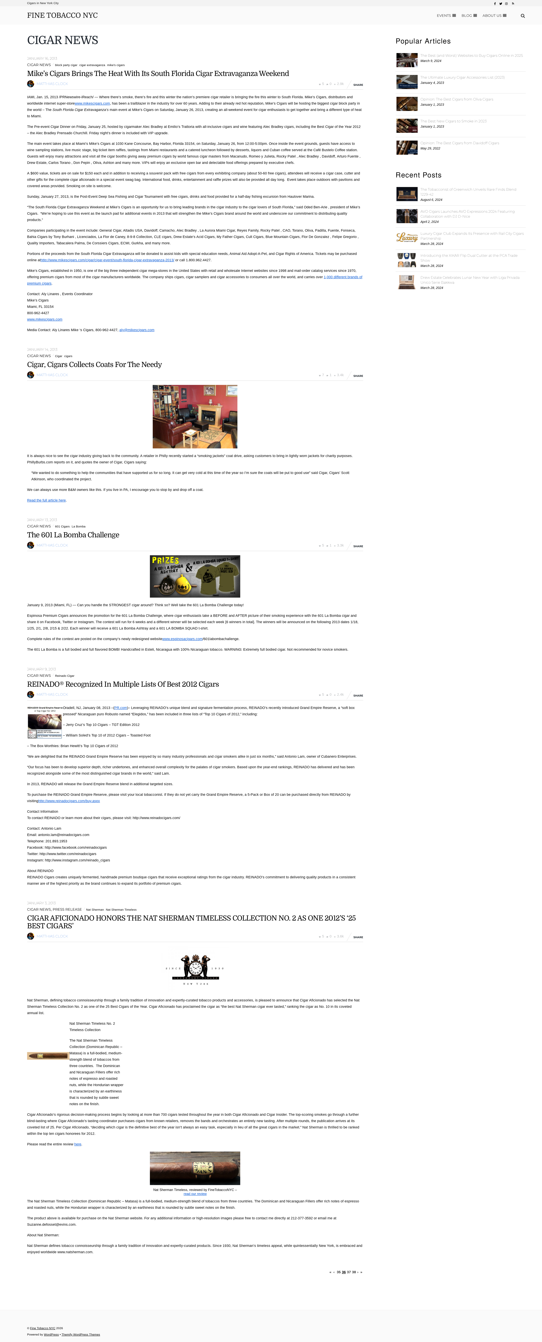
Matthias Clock (52, 84)
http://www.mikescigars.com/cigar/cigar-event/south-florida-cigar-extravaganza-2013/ (107, 260)
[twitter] (501, 3)
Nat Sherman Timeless (121, 909)
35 (339, 1272)
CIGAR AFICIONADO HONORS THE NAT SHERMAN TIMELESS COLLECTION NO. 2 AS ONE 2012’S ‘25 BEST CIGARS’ (191, 922)
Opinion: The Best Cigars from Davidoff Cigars (459, 143)
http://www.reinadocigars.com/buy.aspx (69, 801)
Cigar (58, 356)
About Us (492, 15)
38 (354, 1272)
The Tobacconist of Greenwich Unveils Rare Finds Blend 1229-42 (468, 191)
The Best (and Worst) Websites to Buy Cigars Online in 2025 (471, 55)
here (77, 1144)
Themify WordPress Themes (81, 1334)
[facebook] (495, 3)
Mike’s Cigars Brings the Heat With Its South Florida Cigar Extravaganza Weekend (158, 74)
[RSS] (512, 2)
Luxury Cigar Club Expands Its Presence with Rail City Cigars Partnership (472, 236)
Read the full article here (46, 500)
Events (444, 15)
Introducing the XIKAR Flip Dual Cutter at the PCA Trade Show (469, 258)
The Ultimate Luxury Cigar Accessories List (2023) (462, 77)
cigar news (39, 65)
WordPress (51, 1334)
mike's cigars (116, 65)
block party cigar (66, 65)
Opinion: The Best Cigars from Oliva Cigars (456, 99)
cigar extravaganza (92, 65)
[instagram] (507, 3)
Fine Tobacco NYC (42, 1328)
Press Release (67, 909)
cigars (68, 356)
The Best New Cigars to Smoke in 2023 (453, 121)
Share (358, 85)
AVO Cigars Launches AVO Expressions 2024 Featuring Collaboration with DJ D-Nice (467, 213)
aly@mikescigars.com (136, 330)
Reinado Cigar (64, 675)
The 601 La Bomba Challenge (73, 535)
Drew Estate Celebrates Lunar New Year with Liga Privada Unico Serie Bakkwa (470, 280)
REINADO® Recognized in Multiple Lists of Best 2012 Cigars (123, 684)
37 (349, 1272)
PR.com (120, 708)
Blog (467, 15)
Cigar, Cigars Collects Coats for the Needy (94, 365)
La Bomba (79, 526)
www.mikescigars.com (92, 103)
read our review (195, 1194)
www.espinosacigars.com (182, 639)
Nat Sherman (95, 909)
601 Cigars (62, 526)
